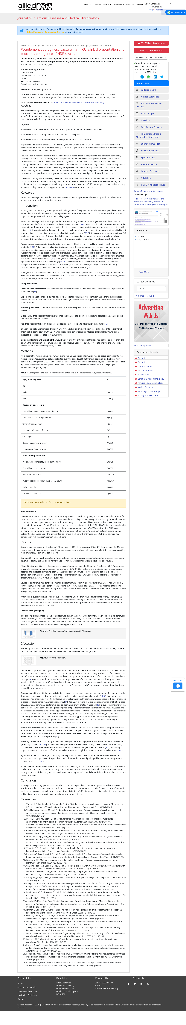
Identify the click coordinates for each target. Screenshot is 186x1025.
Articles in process (150, 150)
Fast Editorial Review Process (149, 105)
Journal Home (143, 83)
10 (33, 247)
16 (29, 310)
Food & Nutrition (145, 370)
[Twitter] (135, 983)
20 (57, 736)
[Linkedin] (141, 983)
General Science (145, 374)
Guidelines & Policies (122, 4)
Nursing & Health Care (148, 395)
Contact (139, 4)
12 (53, 258)
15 (89, 267)
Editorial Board (148, 90)
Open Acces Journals (26, 987)
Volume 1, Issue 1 (145, 295)
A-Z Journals (95, 4)
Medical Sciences (145, 387)
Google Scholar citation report (148, 191)
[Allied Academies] (35, 6)
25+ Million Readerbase (152, 43)
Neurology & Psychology (149, 391)
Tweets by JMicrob (142, 345)
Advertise (146, 178)
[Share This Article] (140, 77)
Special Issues (148, 157)
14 (63, 261)
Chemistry (142, 358)
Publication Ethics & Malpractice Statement (148, 136)
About (106, 4)
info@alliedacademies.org (106, 988)
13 (61, 261)
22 (45, 744)
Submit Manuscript (150, 143)
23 (108, 747)
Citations (145, 120)
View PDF (142, 57)
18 (104, 696)
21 (42, 744)
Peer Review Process (151, 127)
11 (50, 258)
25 (39, 761)
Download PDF (159, 57)
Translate (159, 9)
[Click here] (151, 216)
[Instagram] (148, 983)
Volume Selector (149, 164)
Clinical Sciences (145, 366)
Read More (144, 272)
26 (42, 761)
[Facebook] (128, 983)
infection (70, 187)
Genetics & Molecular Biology (151, 379)
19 (98, 705)
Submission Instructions (27, 991)
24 (118, 750)
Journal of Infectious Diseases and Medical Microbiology (79, 102)
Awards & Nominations (151, 50)
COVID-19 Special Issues (153, 184)
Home (85, 4)
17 (77, 522)
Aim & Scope (147, 113)
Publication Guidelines (27, 995)
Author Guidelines (150, 96)
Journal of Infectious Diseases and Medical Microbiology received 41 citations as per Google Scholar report (151, 201)
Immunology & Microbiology (150, 383)
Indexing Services (149, 171)
